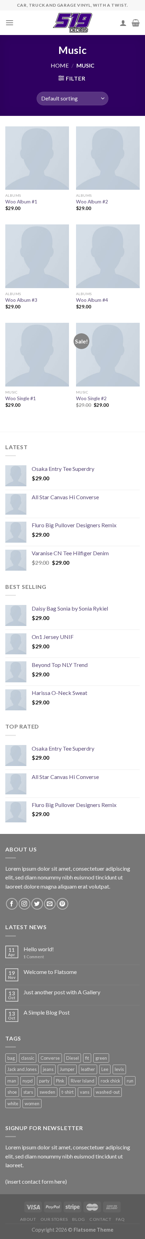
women (32, 1103)
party (44, 1081)
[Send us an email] (50, 904)
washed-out (108, 1092)
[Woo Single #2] (108, 354)
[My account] (123, 22)
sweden (47, 1092)
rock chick (110, 1081)
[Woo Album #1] (37, 158)
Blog (78, 1219)
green (101, 1058)
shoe (12, 1092)
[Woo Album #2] (108, 158)
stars (28, 1092)
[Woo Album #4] (108, 256)
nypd (28, 1081)
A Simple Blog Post (47, 1012)
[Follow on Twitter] (37, 904)
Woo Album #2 (92, 201)
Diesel (72, 1058)
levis (119, 1069)
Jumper (67, 1069)
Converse (50, 1058)
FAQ (120, 1219)
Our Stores (54, 1219)
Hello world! (39, 949)
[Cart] (136, 22)
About (28, 1219)
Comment (34, 956)
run (130, 1081)
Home (60, 65)
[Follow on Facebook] (12, 904)
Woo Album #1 (21, 201)
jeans (48, 1069)
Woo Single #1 (20, 398)
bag (11, 1058)
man (11, 1081)
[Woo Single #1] (37, 354)
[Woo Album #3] (37, 256)
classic (27, 1058)
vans (84, 1092)
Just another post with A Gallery (62, 992)
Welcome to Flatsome (50, 971)
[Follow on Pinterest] (62, 904)
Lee (104, 1069)
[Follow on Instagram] (24, 904)
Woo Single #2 (91, 398)
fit (87, 1058)
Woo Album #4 (92, 300)
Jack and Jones (22, 1069)
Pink (60, 1081)
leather (88, 1069)
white (12, 1103)
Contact (100, 1219)
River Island (82, 1081)
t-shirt (68, 1092)
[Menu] (9, 22)
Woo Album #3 (21, 300)
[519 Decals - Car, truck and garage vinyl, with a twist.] (73, 23)
